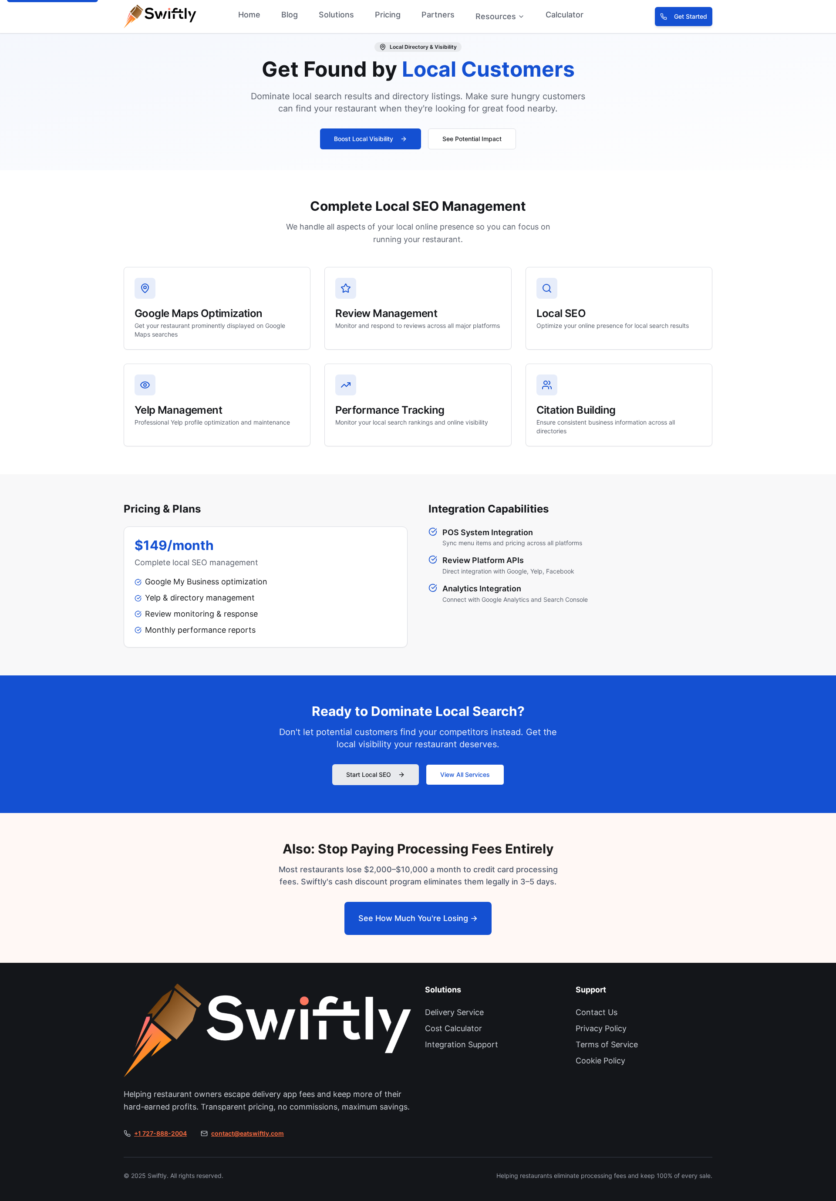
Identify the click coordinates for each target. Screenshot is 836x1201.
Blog (289, 14)
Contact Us (596, 1012)
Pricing (388, 14)
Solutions (336, 14)
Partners (438, 14)
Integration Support (461, 1044)
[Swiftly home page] (145, 16)
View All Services (465, 774)
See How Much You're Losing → (418, 918)
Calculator (564, 14)
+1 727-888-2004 (160, 1133)
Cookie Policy (600, 1060)
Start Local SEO (368, 774)
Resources (495, 16)
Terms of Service (607, 1044)
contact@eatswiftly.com (247, 1133)
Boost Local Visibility (363, 138)
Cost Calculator (453, 1028)
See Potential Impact (472, 138)
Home (249, 14)
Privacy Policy (601, 1028)
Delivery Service (454, 1012)
